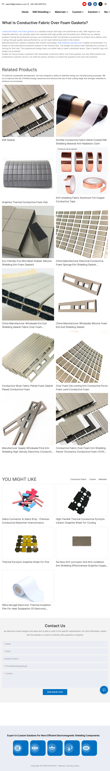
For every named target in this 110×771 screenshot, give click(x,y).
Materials (103, 479)
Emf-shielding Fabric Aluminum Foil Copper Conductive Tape (80, 199)
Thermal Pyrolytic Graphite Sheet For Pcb (25, 562)
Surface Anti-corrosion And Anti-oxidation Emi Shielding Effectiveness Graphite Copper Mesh (81, 564)
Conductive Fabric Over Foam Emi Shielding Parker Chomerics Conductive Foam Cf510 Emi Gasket (81, 450)
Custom (92, 479)
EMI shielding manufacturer (70, 43)
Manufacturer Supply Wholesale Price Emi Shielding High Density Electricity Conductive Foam (27, 450)
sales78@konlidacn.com (16, 4)
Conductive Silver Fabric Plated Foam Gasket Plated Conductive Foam (27, 387)
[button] (109, 12)
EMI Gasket (8, 140)
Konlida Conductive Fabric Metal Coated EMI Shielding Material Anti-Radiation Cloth (81, 142)
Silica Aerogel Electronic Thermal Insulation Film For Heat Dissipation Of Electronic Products (26, 607)
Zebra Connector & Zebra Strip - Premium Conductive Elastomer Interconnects (25, 521)
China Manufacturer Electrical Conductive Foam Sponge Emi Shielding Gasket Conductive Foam (79, 263)
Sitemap (61, 766)
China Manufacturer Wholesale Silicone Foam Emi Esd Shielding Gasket (81, 325)
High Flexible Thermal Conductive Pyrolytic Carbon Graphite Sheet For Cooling (80, 521)
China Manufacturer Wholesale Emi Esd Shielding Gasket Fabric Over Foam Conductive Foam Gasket (24, 325)
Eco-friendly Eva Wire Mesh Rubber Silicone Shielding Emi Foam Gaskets (27, 263)
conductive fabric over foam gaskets (18, 31)
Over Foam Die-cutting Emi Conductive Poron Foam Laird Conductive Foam (82, 387)
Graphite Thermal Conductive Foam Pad (24, 202)
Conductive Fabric (78, 479)
